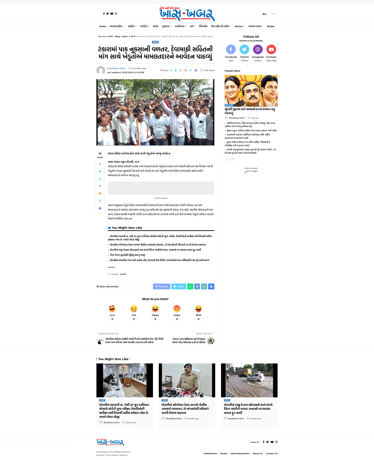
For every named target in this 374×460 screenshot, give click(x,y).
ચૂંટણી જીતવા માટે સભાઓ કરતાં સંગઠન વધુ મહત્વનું (250, 111)
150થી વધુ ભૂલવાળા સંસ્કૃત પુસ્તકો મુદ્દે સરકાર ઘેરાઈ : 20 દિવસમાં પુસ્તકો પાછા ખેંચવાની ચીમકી (250, 151)
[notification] (254, 13)
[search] (258, 13)
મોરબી (155, 42)
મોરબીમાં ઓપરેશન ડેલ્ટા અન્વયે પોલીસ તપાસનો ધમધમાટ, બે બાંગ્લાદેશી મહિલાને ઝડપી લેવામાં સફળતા (158, 244)
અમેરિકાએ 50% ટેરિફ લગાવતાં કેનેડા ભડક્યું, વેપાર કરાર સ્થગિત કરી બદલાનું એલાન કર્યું (250, 124)
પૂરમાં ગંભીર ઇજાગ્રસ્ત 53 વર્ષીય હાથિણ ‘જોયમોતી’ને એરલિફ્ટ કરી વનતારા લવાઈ (247, 143)
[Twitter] (107, 13)
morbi (123, 274)
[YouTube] (112, 13)
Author (229, 105)
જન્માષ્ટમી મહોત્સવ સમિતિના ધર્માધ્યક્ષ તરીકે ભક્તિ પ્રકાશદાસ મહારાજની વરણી (247, 136)
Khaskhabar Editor (116, 68)
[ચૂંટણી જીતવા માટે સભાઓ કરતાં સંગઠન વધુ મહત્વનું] (251, 90)
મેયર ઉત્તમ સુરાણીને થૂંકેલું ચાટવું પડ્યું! (127, 255)
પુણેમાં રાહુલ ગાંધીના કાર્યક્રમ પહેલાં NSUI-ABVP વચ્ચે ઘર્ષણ (252, 130)
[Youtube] (271, 53)
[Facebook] (103, 13)
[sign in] (99, 14)
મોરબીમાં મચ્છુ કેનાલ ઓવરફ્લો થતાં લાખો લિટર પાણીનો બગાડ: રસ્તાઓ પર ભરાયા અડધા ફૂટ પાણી (155, 250)
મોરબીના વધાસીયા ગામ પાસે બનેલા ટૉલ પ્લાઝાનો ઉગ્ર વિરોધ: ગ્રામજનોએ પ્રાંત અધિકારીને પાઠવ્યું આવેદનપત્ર (159, 260)
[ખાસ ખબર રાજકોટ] (187, 14)
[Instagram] (116, 13)
